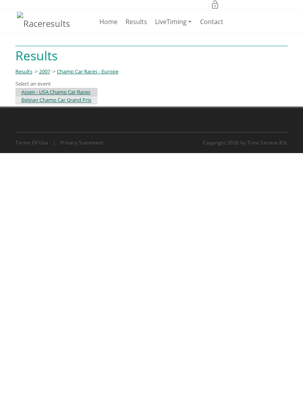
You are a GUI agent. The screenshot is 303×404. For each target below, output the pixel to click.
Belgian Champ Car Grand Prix (56, 99)
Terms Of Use (31, 142)
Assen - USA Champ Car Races (55, 91)
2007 (44, 71)
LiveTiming (174, 25)
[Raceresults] (43, 23)
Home (108, 21)
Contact (211, 21)
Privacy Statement (82, 142)
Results (136, 21)
